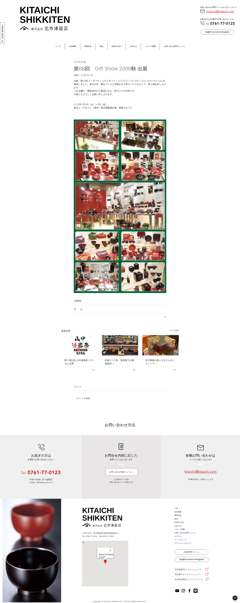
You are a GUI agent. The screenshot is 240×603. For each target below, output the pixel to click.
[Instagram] (183, 590)
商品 (176, 519)
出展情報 (77, 300)
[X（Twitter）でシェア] (81, 309)
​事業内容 (177, 515)
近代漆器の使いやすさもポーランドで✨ (160, 362)
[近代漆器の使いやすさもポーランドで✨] (160, 345)
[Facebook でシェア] (75, 309)
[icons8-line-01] (195, 590)
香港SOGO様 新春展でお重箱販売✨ (119, 362)
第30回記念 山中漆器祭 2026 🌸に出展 (79, 362)
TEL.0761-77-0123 (89, 536)
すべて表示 (174, 330)
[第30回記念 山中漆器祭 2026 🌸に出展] (79, 345)
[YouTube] (177, 590)
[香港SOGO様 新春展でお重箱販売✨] (120, 345)
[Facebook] (189, 590)
